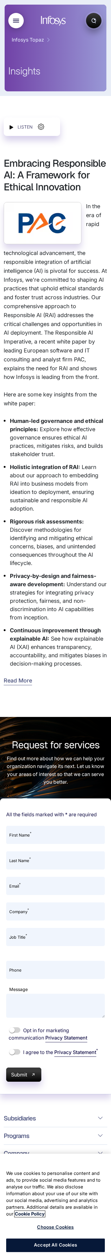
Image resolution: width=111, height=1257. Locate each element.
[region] (55, 1205)
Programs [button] (16, 1136)
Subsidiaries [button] (20, 1118)
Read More (18, 680)
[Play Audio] (11, 127)
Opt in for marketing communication (48, 1034)
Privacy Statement (66, 1038)
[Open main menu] (16, 20)
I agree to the (60, 1051)
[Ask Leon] (93, 20)
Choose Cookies (55, 1227)
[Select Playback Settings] (41, 126)
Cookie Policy (30, 1214)
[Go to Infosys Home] (54, 20)
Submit (19, 1075)
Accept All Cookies (55, 1245)
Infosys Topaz (28, 40)
